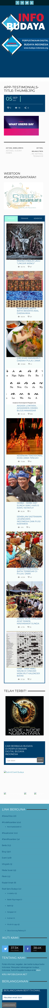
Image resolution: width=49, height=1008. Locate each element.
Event (4, 858)
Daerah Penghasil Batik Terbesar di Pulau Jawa (28, 571)
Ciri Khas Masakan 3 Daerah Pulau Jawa (28, 359)
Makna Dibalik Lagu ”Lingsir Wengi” (28, 262)
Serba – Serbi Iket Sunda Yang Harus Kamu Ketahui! (28, 505)
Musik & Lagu (12, 924)
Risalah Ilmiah (7, 883)
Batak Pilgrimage (13, 900)
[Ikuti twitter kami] (5, 949)
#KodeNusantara (9, 822)
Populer (11, 218)
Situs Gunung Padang (15, 931)
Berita (4, 845)
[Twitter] (27, 3)
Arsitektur (11, 893)
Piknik (4, 876)
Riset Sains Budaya (10, 889)
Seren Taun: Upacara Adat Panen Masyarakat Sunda (29, 621)
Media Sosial (7, 870)
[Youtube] (32, 3)
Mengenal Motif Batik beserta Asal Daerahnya (28, 310)
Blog (4, 852)
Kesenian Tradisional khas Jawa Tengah (30, 456)
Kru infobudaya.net (14, 974)
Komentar (38, 218)
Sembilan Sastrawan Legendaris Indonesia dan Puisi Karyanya (29, 520)
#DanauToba (7, 816)
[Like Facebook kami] (27, 949)
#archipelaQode (13, 827)
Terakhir (24, 218)
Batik (9, 906)
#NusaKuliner (7, 833)
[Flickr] (22, 3)
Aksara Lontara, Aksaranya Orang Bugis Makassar (27, 408)
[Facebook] (17, 3)
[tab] (11, 219)
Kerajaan (10, 912)
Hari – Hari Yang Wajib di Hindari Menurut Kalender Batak (28, 672)
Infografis (6, 864)
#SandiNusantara (9, 839)
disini (38, 970)
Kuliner (10, 918)
